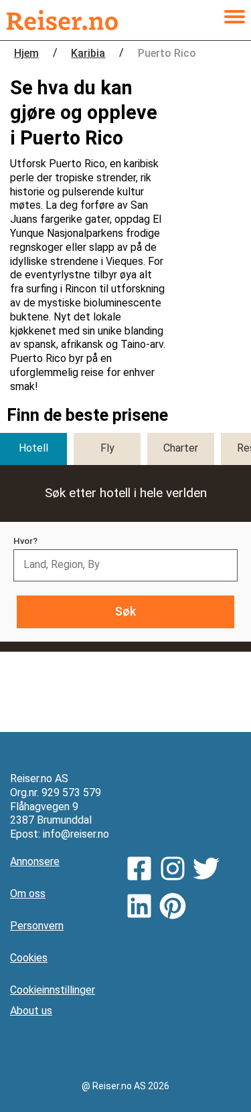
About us (31, 1010)
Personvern (37, 925)
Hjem (26, 53)
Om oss (28, 893)
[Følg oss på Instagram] (176, 870)
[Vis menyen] (234, 20)
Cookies (29, 957)
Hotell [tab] (33, 448)
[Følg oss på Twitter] (209, 870)
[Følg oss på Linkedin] (142, 908)
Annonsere (35, 861)
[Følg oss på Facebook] (142, 870)
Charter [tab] (180, 448)
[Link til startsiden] (62, 20)
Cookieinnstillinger (52, 990)
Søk (125, 611)
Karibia (88, 53)
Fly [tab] (107, 448)
